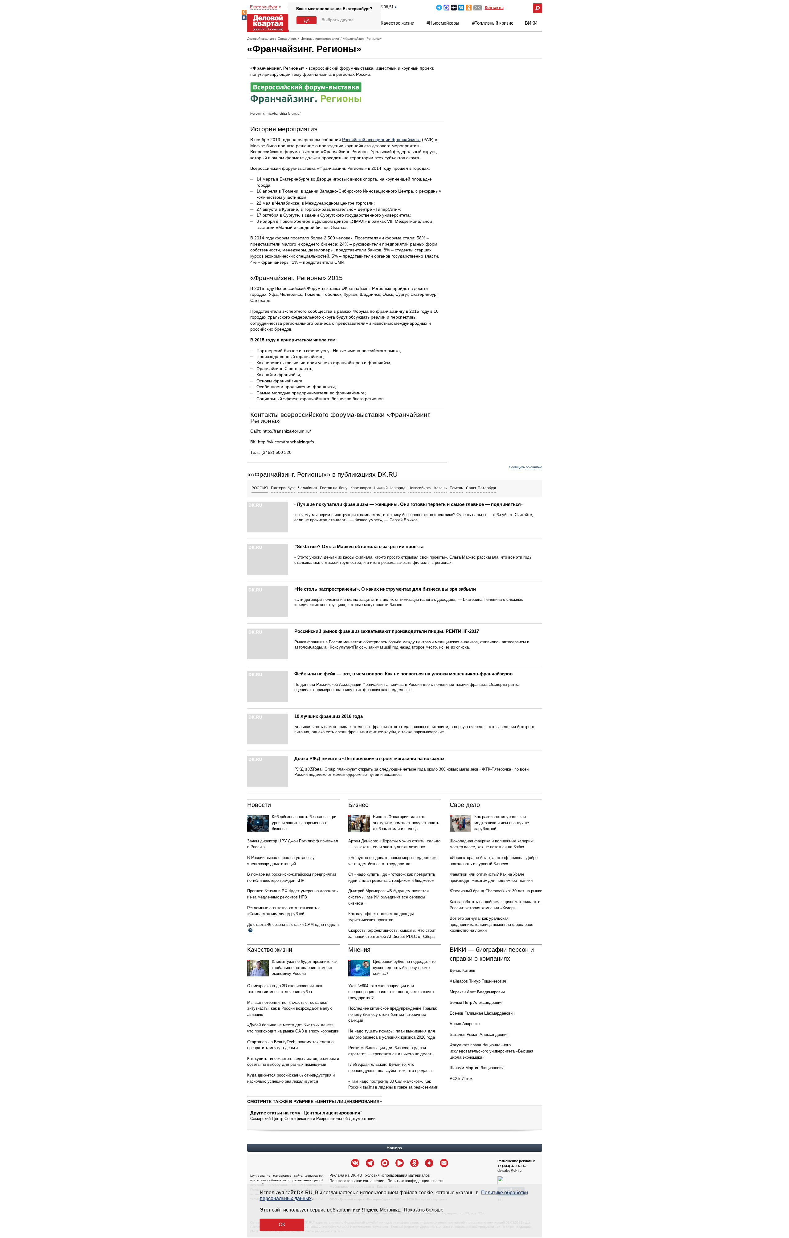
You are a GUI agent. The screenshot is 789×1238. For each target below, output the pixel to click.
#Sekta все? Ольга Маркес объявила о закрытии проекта (358, 546)
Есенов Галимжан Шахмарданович (482, 1013)
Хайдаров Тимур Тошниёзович (478, 981)
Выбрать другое (337, 20)
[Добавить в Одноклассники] (244, 12)
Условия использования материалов (397, 1175)
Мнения (359, 949)
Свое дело (465, 804)
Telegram (439, 7)
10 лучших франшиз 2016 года (328, 716)
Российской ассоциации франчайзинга (381, 139)
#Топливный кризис (492, 23)
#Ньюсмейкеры (443, 23)
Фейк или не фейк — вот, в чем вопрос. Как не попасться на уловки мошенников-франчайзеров (403, 673)
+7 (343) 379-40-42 (511, 1166)
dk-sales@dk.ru (509, 1170)
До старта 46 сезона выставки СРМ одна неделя (293, 924)
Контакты (494, 7)
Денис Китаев (462, 970)
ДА (306, 20)
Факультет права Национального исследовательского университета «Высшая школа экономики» (491, 1051)
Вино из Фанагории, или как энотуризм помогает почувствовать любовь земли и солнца (406, 822)
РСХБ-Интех (461, 1078)
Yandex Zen (454, 7)
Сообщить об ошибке (525, 467)
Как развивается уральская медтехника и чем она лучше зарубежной (501, 822)
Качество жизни (397, 23)
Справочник (287, 38)
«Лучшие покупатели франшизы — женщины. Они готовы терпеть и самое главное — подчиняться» (408, 504)
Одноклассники (469, 7)
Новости (259, 804)
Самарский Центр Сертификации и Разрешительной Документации (312, 1119)
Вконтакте (461, 7)
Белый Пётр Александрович (476, 1002)
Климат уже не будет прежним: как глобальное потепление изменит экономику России (304, 967)
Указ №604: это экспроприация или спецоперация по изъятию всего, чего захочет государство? (391, 991)
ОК (282, 1224)
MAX (446, 7)
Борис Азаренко (465, 1023)
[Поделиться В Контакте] (244, 17)
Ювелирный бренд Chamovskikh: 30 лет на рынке (496, 891)
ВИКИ (531, 23)
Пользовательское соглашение (356, 1181)
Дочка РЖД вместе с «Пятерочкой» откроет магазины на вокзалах (369, 758)
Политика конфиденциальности (415, 1181)
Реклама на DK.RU (345, 1175)
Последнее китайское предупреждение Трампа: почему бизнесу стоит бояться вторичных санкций (392, 1014)
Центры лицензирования (319, 38)
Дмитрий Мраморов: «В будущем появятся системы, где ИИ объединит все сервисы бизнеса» (388, 897)
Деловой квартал (260, 38)
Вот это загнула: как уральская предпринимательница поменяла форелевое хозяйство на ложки (491, 924)
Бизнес (358, 804)
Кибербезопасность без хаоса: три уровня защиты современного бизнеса (304, 822)
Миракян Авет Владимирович (477, 992)
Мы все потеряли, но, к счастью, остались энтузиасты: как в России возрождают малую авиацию (290, 1008)
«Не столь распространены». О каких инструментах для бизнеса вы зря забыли (385, 589)
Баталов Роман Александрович (479, 1034)
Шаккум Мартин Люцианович (477, 1067)
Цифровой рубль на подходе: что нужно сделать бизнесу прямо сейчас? (404, 967)
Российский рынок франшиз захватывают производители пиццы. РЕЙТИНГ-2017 (386, 631)
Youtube (399, 1163)
